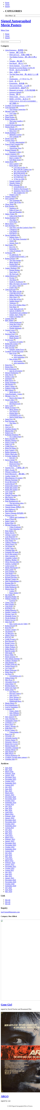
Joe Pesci (8, 674)
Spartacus (12, 208)
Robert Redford (10, 218)
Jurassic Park (13, 243)
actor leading (18, 355)
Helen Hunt (9, 672)
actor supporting (19, 357)
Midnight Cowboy (15, 135)
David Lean (9, 340)
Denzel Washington (11, 373)
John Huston (9, 751)
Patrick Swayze (10, 620)
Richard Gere (9, 515)
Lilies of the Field (15, 216)
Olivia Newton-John (12, 562)
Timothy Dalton (14, 183)
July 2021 (8, 872)
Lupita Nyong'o (10, 639)
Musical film (9, 431)
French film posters (11, 486)
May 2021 (8, 876)
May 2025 (8, 791)
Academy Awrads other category (16, 757)
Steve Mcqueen (10, 346)
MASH (11, 123)
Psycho (11, 278)
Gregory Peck (10, 140)
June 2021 (8, 874)
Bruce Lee (8, 734)
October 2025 (9, 781)
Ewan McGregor (11, 482)
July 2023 (8, 830)
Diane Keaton (10, 117)
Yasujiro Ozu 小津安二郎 (15, 468)
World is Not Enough (21, 189)
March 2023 (9, 837)
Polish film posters (11, 488)
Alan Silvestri (14, 715)
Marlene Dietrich (11, 440)
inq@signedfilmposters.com (10, 912)
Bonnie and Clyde (15, 129)
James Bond (9, 162)
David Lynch (9, 138)
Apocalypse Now (15, 148)
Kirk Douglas (9, 206)
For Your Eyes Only (20, 175)
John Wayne (9, 375)
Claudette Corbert (11, 558)
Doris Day (8, 365)
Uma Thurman (10, 719)
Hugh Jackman (10, 657)
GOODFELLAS (15, 266)
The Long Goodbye (16, 121)
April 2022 (8, 859)
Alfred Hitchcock (11, 276)
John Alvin (13, 695)
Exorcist (12, 600)
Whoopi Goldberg (11, 472)
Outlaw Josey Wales (16, 315)
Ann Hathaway (10, 509)
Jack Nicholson (10, 226)
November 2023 (10, 822)
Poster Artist (9, 690)
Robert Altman (10, 119)
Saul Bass (12, 691)
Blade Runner (14, 338)
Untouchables (14, 732)
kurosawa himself (15, 92)
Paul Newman (10, 421)
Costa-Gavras (9, 566)
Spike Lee (8, 444)
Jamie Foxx (9, 419)
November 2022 (10, 845)
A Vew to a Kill (19, 179)
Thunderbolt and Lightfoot (18, 313)
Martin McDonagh (11, 568)
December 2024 (10, 797)
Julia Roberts (9, 662)
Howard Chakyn (15, 693)
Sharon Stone (9, 589)
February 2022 (10, 862)
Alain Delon (9, 684)
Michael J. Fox (10, 396)
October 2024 (9, 801)
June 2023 (8, 831)
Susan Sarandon (10, 382)
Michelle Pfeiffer (10, 597)
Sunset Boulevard (15, 322)
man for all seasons (15, 371)
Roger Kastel (13, 699)
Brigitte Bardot (10, 686)
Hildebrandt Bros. (15, 701)
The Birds (12, 280)
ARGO (5, 1096)
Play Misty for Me (15, 291)
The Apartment (14, 200)
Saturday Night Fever (16, 349)
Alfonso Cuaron (10, 535)
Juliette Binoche (10, 610)
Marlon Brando (10, 746)
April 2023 (8, 835)
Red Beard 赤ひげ (16, 63)
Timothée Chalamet (11, 748)
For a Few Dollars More (17, 305)
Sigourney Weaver (11, 742)
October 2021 (9, 868)
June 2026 (8, 768)
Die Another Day (19, 193)
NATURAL (13, 222)
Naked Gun (9, 433)
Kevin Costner (10, 730)
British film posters (11, 344)
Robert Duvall (10, 626)
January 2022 (9, 864)
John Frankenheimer (12, 581)
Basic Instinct (13, 593)
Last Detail (13, 231)
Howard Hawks (10, 585)
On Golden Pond (15, 437)
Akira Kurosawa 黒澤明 (14, 50)
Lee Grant (8, 668)
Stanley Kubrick (10, 154)
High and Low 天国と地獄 (19, 55)
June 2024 (8, 808)
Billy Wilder (9, 320)
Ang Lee (8, 427)
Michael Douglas (11, 525)
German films (9, 318)
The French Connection (17, 109)
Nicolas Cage (9, 614)
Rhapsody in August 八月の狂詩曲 (22, 90)
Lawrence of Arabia (16, 342)
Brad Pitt (8, 628)
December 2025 (10, 777)
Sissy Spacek (9, 717)
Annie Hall (13, 402)
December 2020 (10, 880)
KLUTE (12, 247)
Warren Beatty (10, 127)
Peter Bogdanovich (11, 501)
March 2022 (9, 861)
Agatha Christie (10, 476)
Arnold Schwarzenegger (13, 125)
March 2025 (9, 793)
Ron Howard (9, 641)
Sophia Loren (9, 377)
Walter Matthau (10, 499)
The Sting (12, 220)
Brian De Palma (10, 448)
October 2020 (9, 884)
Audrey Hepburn (11, 268)
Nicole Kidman (10, 618)
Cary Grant (9, 491)
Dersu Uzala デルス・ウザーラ (21, 97)
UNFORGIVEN (15, 293)
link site (7, 900)
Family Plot (13, 287)
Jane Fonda (9, 245)
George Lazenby (15, 181)
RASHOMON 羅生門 (17, 88)
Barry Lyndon (14, 158)
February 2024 (10, 816)
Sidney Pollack (10, 647)
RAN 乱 (13, 81)
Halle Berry (9, 728)
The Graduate (14, 136)
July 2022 (8, 853)
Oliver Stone (9, 204)
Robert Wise (9, 523)
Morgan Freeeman (11, 480)
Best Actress (13, 359)
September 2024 (10, 802)
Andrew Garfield (11, 564)
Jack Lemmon (10, 198)
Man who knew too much (18, 284)
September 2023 (10, 826)
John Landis (9, 569)
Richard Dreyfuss (11, 577)
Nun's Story (13, 272)
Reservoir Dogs (14, 464)
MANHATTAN (14, 404)
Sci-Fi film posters (11, 554)
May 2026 (8, 770)
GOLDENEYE (19, 187)
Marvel (7, 425)
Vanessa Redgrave (11, 755)
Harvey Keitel (10, 460)
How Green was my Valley (18, 624)
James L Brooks (10, 726)
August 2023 (9, 828)
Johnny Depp (9, 635)
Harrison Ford (10, 334)
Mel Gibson (9, 390)
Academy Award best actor (14, 351)
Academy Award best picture (15, 105)
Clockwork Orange (15, 156)
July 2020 (8, 888)
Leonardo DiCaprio (11, 552)
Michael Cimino (10, 579)
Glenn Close (9, 602)
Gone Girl (6, 1004)
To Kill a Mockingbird (17, 142)
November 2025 (10, 779)
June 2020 (8, 890)
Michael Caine (10, 111)
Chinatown (13, 229)
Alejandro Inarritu (11, 738)
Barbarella (12, 249)
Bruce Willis (9, 655)
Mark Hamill (9, 604)
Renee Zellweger (11, 670)
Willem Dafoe (10, 678)
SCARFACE (13, 255)
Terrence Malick (10, 196)
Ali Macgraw (9, 633)
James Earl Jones (11, 688)
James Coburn (10, 386)
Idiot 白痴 (13, 72)
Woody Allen (9, 400)
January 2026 (9, 775)
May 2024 (8, 810)
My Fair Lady (14, 274)
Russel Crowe (10, 643)
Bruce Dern (9, 724)
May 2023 (8, 833)
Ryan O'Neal (9, 519)
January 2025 (9, 795)
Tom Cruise (9, 115)
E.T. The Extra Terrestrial (18, 239)
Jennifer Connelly (11, 612)
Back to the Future (15, 398)
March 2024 (9, 814)
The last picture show (16, 503)
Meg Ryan (8, 680)
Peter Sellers (9, 531)
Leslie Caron (9, 548)
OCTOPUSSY (19, 177)
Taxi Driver (13, 411)
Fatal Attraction (14, 529)
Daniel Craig (13, 195)
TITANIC (8, 736)
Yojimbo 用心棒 (15, 61)
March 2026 (9, 771)
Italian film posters (11, 489)
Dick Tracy (13, 131)
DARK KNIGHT (11, 664)
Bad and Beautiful (15, 212)
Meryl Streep (9, 224)
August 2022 (9, 851)
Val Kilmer (8, 546)
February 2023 (10, 839)
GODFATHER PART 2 (17, 256)
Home (7, 3)
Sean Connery (14, 164)
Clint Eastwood (10, 289)
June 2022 (8, 855)
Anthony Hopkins (11, 660)
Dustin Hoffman (10, 133)
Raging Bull (13, 264)
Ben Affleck (9, 511)
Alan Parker (9, 540)
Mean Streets (13, 262)
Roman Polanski (10, 150)
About (7, 4)
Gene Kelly (9, 606)
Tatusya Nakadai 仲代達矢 (14, 513)
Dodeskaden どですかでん (19, 79)
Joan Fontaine (10, 571)
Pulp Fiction (13, 466)
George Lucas (10, 330)
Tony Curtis (9, 406)
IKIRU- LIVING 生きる (18, 99)
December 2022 (10, 843)
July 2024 (8, 806)
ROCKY (12, 458)
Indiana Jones (14, 237)
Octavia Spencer (10, 575)
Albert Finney (10, 544)
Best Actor (13, 353)
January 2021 (9, 878)
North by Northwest (16, 282)
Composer (8, 709)
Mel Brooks (9, 384)
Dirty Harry (13, 297)
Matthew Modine (11, 560)
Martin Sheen (9, 703)
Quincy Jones (14, 711)
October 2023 (9, 824)
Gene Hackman (10, 107)
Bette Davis (9, 380)
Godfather (12, 146)
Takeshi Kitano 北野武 (13, 507)
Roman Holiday (14, 270)
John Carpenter (10, 556)
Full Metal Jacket (15, 160)
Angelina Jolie (10, 759)
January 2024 (9, 818)
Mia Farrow (9, 497)
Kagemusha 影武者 (16, 83)
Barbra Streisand (10, 452)
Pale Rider (12, 307)
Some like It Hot (14, 324)
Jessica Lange (9, 442)
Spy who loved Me (20, 171)
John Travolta (9, 347)
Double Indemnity (15, 328)
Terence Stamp (10, 740)
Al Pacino (8, 253)
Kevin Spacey (10, 645)
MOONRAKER (19, 173)
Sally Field (8, 493)
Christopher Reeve (11, 505)
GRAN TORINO (15, 311)
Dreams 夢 (13, 94)
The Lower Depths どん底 (19, 86)
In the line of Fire (15, 299)
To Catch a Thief (15, 286)
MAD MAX (13, 392)
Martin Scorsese (10, 408)
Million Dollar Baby (16, 295)
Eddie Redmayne (11, 587)
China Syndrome (15, 251)
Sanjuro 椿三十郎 (16, 52)
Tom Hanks (9, 573)
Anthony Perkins (11, 542)
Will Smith (8, 653)
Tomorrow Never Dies (21, 191)
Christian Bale (10, 550)
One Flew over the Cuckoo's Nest (20, 227)
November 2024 (10, 799)
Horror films (9, 367)
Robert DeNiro (10, 258)
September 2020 (10, 886)
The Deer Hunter (15, 260)
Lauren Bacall (10, 484)
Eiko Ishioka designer (12, 659)
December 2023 (10, 820)
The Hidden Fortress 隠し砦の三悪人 (23, 57)
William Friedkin (10, 599)
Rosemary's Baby (15, 152)
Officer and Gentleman (17, 517)
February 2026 (10, 773)
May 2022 (8, 857)
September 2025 (10, 783)
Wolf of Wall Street (15, 417)
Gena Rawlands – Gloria (13, 394)
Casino (11, 591)
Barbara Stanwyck (11, 539)
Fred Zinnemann (10, 369)
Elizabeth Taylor (10, 616)
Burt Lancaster (10, 438)
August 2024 (9, 804)
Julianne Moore (10, 750)
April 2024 (8, 812)
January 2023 (9, 841)
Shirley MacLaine (11, 454)
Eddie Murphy (10, 649)
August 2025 (9, 785)
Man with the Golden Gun (22, 169)
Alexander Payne (11, 682)
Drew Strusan (14, 697)
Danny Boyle (9, 533)
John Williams (14, 713)
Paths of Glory (14, 210)
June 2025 (8, 789)
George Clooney (10, 630)
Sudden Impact (14, 301)
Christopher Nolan (11, 721)
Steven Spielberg (11, 235)
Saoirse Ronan (10, 666)
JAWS (11, 241)
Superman (8, 378)
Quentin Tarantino (11, 495)
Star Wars (12, 332)
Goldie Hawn (9, 446)
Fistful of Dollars (15, 317)
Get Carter (12, 113)
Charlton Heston (10, 429)
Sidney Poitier (10, 214)
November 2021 (10, 866)
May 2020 (8, 892)
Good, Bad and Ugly (16, 309)
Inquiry (7, 6)
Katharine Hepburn (11, 435)
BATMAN (13, 233)
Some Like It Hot (15, 202)
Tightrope (12, 303)
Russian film (9, 583)
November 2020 (10, 882)
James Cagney (10, 521)
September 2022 (10, 849)
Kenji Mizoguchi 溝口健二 (15, 474)
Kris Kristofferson (11, 705)
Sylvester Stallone (11, 456)
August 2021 (9, 870)
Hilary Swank (10, 470)
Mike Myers (9, 753)
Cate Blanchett (10, 537)
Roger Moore (13, 165)
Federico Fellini (10, 388)
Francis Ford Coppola (12, 144)
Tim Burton (9, 631)
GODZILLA (9, 722)
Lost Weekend (14, 326)
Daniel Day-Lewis (11, 744)
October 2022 (9, 847)
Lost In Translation (11, 707)
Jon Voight (8, 595)
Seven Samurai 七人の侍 (18, 66)
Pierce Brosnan (14, 185)
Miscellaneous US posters (14, 478)
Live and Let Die (19, 167)
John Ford (8, 622)
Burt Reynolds (10, 651)
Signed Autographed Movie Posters (16, 23)
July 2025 (8, 787)
